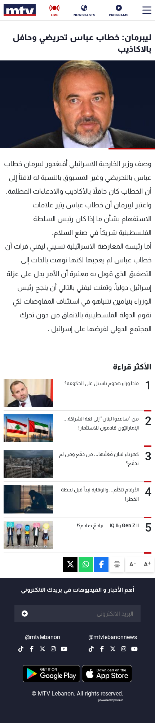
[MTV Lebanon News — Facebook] (102, 648)
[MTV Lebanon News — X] (112, 648)
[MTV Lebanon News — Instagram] (123, 648)
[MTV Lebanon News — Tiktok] (91, 648)
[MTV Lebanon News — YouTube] (134, 648)
